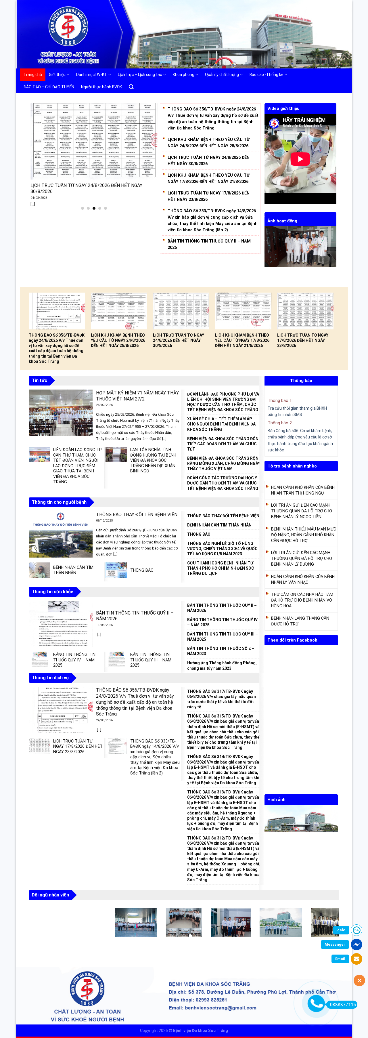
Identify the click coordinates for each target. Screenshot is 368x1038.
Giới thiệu (57, 74)
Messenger (335, 944)
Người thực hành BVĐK (101, 87)
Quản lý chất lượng (222, 74)
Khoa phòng (183, 74)
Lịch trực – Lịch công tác (140, 74)
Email (340, 959)
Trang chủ (33, 74)
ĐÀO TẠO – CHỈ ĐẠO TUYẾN (49, 87)
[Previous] (267, 254)
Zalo (341, 930)
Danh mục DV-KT (91, 74)
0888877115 (343, 1004)
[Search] (131, 87)
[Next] (333, 254)
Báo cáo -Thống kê (266, 74)
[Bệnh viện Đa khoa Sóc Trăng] (25, 34)
